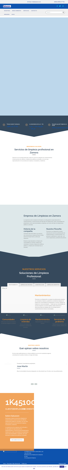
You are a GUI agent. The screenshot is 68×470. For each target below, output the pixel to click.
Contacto (34, 10)
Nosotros (7, 10)
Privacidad (9, 463)
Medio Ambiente (16, 10)
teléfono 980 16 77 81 (59, 1)
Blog (13, 14)
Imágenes (6, 14)
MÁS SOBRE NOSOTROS (17, 439)
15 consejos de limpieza (30, 457)
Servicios (26, 10)
